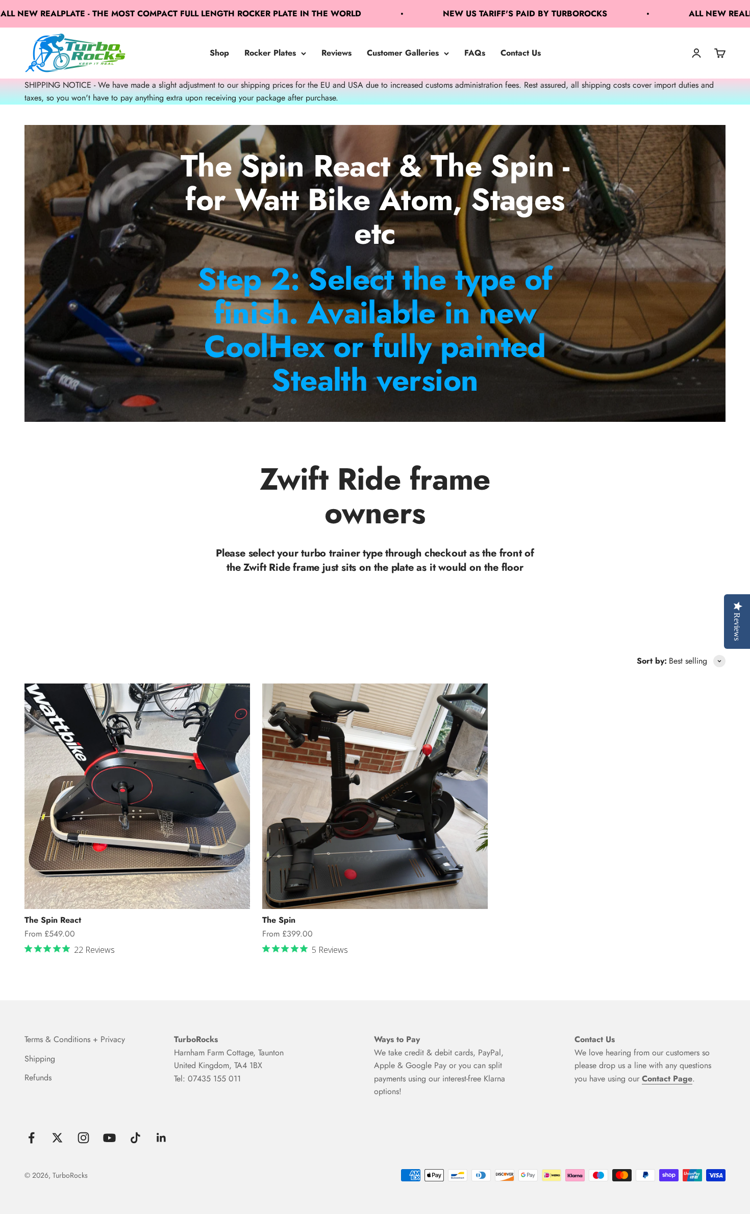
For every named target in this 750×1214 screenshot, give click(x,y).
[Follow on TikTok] (135, 1138)
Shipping (39, 1059)
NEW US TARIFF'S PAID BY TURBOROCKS (471, 13)
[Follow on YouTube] (109, 1138)
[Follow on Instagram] (83, 1138)
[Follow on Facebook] (31, 1138)
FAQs (474, 53)
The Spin (278, 920)
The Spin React (52, 920)
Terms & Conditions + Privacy (74, 1039)
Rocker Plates (270, 53)
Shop (219, 53)
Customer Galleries (403, 53)
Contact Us (521, 53)
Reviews (336, 53)
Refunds (38, 1077)
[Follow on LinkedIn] (161, 1138)
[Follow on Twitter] (57, 1138)
